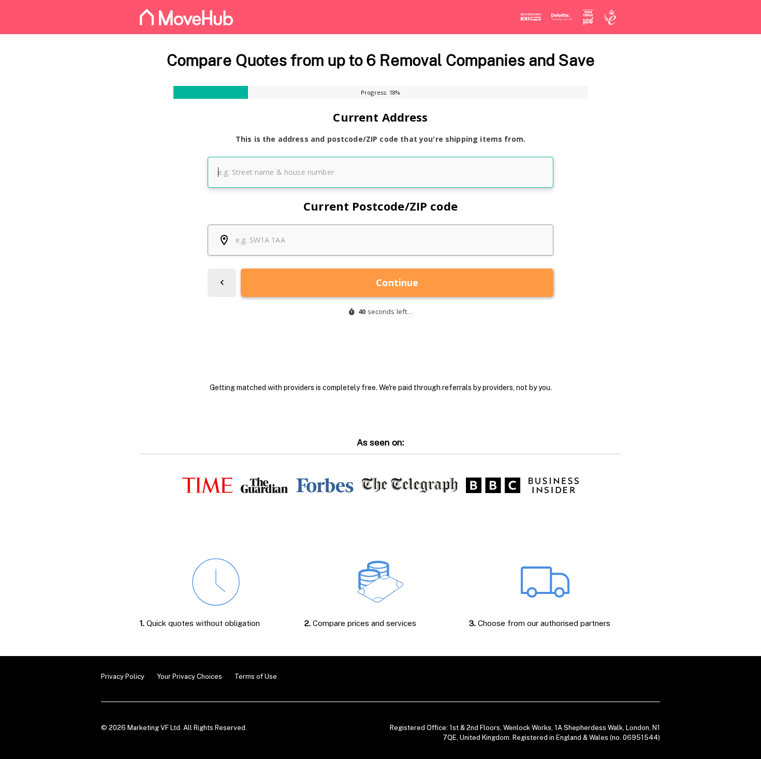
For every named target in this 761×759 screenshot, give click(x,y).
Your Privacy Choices (189, 676)
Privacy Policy (122, 676)
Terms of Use (256, 676)
